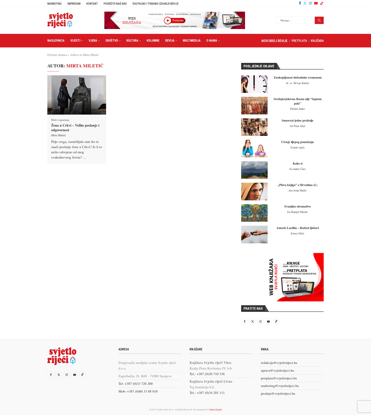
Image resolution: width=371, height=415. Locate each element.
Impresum (74, 3)
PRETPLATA (299, 41)
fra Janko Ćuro (297, 169)
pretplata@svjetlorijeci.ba (279, 378)
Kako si (297, 163)
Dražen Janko (297, 109)
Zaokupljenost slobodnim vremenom (298, 77)
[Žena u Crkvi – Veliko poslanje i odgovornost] (76, 95)
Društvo (112, 40)
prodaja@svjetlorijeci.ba (278, 393)
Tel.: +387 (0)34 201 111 (207, 392)
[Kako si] (254, 170)
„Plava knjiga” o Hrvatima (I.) (297, 185)
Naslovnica (56, 40)
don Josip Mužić (297, 190)
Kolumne (153, 40)
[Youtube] (316, 3)
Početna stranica (57, 55)
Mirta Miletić (58, 135)
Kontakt (92, 3)
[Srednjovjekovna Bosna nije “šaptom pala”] (254, 105)
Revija (169, 40)
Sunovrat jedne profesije (297, 120)
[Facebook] (300, 3)
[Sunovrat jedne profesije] (254, 127)
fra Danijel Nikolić (297, 212)
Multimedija (192, 40)
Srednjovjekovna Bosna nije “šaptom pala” (298, 101)
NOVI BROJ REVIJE (274, 41)
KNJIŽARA (317, 41)
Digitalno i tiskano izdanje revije (156, 3)
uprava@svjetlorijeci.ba (277, 370)
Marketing (54, 3)
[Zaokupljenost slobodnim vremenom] (254, 84)
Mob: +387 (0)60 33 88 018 (138, 391)
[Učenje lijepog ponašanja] (254, 148)
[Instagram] (310, 3)
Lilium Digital (215, 409)
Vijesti (75, 40)
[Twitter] (305, 3)
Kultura (132, 40)
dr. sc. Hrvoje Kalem (297, 83)
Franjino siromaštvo (297, 206)
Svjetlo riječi (297, 147)
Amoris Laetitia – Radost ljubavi (297, 228)
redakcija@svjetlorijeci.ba (279, 362)
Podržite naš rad (115, 3)
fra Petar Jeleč (297, 126)
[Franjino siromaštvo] (254, 213)
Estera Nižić (297, 233)
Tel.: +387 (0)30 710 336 (207, 373)
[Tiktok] (322, 3)
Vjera (93, 40)
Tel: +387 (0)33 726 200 (135, 383)
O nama (211, 40)
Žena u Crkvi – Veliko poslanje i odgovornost (75, 127)
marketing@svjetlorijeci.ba (280, 385)
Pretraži (319, 20)
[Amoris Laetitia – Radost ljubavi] (254, 234)
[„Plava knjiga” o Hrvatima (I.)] (254, 191)
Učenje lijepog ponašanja (297, 142)
